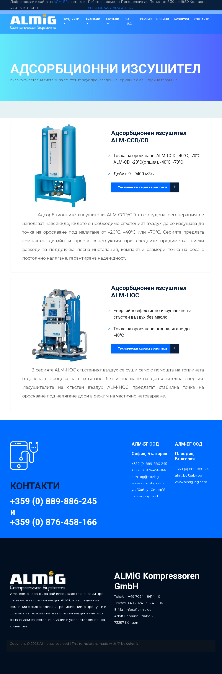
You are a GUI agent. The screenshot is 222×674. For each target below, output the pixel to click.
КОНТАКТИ (201, 19)
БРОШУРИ (181, 19)
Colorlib (132, 644)
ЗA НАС (129, 22)
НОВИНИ (162, 19)
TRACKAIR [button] (93, 19)
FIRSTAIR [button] (112, 19)
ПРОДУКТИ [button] (71, 19)
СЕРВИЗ (146, 19)
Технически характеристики (147, 187)
